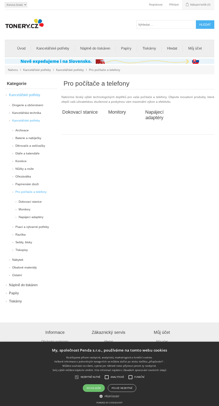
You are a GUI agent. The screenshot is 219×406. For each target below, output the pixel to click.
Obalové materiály (24, 267)
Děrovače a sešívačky (30, 145)
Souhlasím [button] (94, 388)
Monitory (24, 209)
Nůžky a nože (24, 168)
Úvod (21, 48)
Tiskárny (149, 48)
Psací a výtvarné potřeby (32, 227)
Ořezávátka (23, 176)
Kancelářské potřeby (52, 48)
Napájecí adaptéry (31, 217)
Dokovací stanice (30, 201)
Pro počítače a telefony (31, 191)
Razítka (20, 234)
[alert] (109, 374)
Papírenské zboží (27, 184)
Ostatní (17, 275)
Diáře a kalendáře (27, 153)
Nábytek (17, 259)
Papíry (126, 48)
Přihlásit (174, 4)
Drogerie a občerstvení (27, 105)
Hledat (172, 48)
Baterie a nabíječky (28, 138)
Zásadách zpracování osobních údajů (144, 370)
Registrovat (155, 4)
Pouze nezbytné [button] (122, 388)
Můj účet (195, 48)
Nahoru (13, 70)
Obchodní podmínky (55, 341)
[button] (109, 396)
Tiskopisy (21, 250)
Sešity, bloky (23, 242)
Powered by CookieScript (109, 402)
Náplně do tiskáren (95, 48)
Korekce (21, 161)
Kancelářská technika (26, 112)
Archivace (22, 130)
